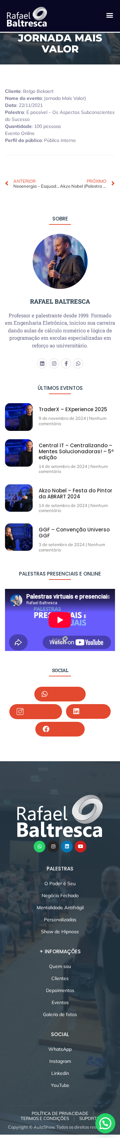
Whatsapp (63, 693)
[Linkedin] (42, 363)
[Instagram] (54, 363)
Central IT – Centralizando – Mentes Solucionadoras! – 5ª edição (76, 451)
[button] (109, 15)
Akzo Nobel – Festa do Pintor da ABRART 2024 (75, 493)
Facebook (64, 728)
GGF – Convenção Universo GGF (74, 532)
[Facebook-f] (66, 363)
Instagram (40, 710)
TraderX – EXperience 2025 (73, 409)
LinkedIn (92, 710)
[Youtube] (80, 846)
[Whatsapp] (78, 363)
